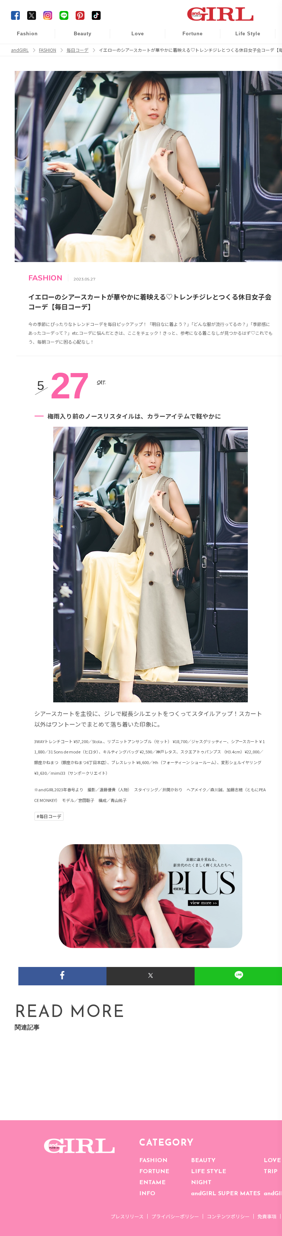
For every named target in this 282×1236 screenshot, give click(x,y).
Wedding (132, 37)
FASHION (153, 1161)
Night (133, 66)
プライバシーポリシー (175, 1216)
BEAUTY (203, 1161)
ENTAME (152, 1183)
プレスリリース (127, 1216)
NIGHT (201, 1183)
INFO (147, 1194)
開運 (187, 37)
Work (242, 52)
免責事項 (266, 1216)
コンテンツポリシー (228, 1216)
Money (242, 37)
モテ (132, 52)
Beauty (82, 33)
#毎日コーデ (49, 816)
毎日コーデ (22, 37)
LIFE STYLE (208, 1172)
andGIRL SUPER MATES (225, 1194)
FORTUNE (154, 1172)
